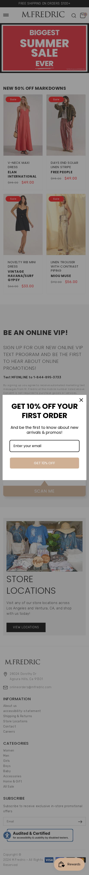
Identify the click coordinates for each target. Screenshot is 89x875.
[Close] (81, 400)
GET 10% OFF (44, 463)
